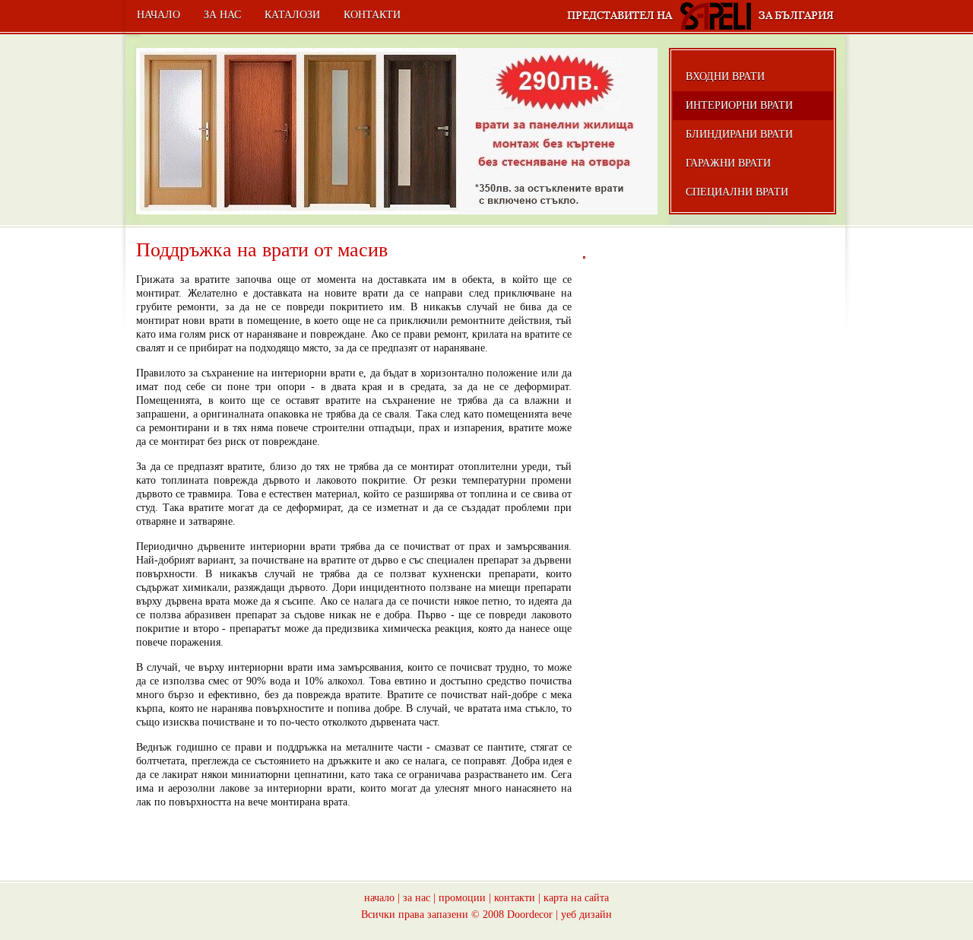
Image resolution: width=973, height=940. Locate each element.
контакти (514, 897)
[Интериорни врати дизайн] (584, 257)
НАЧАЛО (158, 15)
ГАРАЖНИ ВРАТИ (728, 163)
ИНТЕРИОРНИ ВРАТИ (739, 105)
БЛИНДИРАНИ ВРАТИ (739, 134)
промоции (462, 897)
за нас (416, 897)
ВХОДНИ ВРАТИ (725, 76)
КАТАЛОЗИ (292, 15)
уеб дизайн (586, 914)
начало (379, 897)
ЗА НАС (222, 15)
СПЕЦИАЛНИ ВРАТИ (737, 192)
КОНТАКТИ (372, 15)
